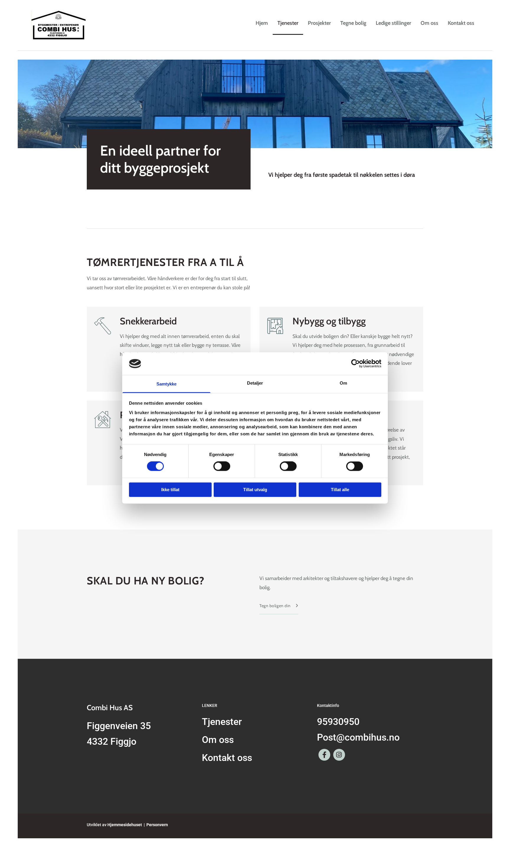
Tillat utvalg (255, 489)
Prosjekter (319, 23)
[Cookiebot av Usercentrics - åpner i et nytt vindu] (355, 363)
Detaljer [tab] (255, 382)
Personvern (157, 824)
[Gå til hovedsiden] (64, 25)
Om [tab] (343, 382)
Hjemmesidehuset (124, 824)
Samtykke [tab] (166, 383)
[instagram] (339, 755)
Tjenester (287, 23)
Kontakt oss (461, 23)
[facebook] (324, 755)
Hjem (262, 23)
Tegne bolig (353, 23)
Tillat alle (340, 489)
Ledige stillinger (393, 23)
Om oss (429, 23)
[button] (278, 606)
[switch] (221, 466)
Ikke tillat (170, 489)
